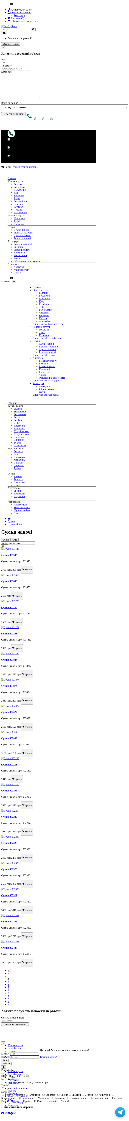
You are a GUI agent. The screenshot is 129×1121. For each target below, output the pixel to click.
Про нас (12, 1091)
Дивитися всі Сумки (44, 355)
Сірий (15, 1101)
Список (6, 540)
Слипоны (19, 439)
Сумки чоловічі (22, 235)
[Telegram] (120, 1112)
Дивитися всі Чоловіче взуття (48, 338)
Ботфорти (19, 206)
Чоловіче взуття (41, 326)
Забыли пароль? (48, 1057)
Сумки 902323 (9, 843)
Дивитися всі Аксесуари (46, 380)
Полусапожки (21, 434)
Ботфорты (19, 420)
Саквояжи (19, 482)
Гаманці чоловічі (23, 244)
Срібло (38, 1101)
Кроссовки (19, 425)
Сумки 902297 (9, 817)
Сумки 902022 (9, 712)
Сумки (17, 272)
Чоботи (18, 209)
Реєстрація (19, 15)
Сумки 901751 (9, 633)
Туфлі (17, 198)
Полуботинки (21, 431)
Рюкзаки (18, 479)
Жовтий (76, 1094)
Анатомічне (20, 212)
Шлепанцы (20, 445)
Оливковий (60, 1098)
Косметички (20, 255)
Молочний (43, 1098)
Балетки (18, 184)
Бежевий (20, 1094)
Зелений (90, 1094)
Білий (8, 1094)
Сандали (18, 462)
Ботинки (18, 417)
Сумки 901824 (9, 659)
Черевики (19, 204)
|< (8, 970)
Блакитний (35, 1094)
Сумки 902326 (9, 869)
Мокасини (19, 218)
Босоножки (20, 411)
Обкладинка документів (27, 261)
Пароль (5, 1057)
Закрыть (6, 1064)
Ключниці (19, 252)
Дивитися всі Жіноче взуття (48, 324)
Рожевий (117, 1098)
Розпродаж (38, 383)
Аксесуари (19, 267)
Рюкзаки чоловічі (23, 232)
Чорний (64, 1101)
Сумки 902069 (9, 738)
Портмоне (19, 496)
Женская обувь (22, 507)
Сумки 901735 (9, 607)
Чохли (17, 258)
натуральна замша (14, 1082)
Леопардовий (26, 1098)
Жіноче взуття (21, 269)
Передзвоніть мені (13, 114)
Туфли (17, 442)
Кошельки (19, 493)
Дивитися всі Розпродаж (46, 394)
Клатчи (18, 476)
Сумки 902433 (9, 947)
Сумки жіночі (21, 229)
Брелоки (18, 247)
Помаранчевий (78, 1098)
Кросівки (19, 195)
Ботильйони (20, 201)
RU (12, 4)
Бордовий (51, 1094)
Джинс (64, 1094)
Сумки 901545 (9, 555)
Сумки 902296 (9, 790)
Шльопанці (20, 190)
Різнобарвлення (99, 1098)
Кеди (16, 192)
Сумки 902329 (9, 895)
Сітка (14, 540)
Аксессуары (20, 504)
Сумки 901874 (9, 686)
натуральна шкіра (38, 1082)
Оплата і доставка (17, 1088)
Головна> (13, 403)
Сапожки (19, 437)
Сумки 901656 (9, 581)
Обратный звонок (11, 44)
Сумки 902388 (9, 921)
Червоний (51, 1101)
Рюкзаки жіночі (22, 238)
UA (6, 4)
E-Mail (4, 1053)
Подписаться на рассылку (15, 1024)
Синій (26, 1101)
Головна (12, 178)
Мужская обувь (22, 510)
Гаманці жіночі (22, 249)
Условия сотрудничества (24, 167)
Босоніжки (19, 187)
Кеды (17, 423)
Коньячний (104, 1094)
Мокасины (19, 428)
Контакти (13, 1105)
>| (8, 1004)
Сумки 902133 (9, 764)
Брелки (18, 490)
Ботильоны (20, 414)
